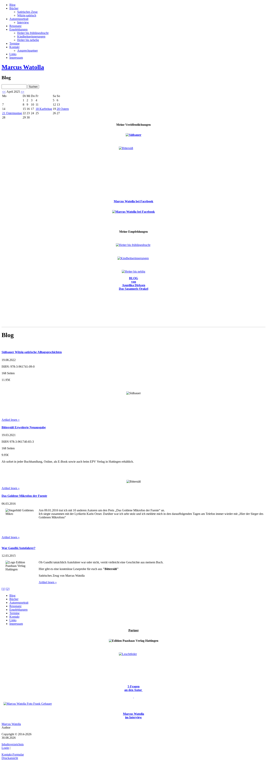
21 (12, 113)
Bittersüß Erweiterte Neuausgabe (24, 427)
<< (4, 91)
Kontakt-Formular (13, 754)
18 (44, 108)
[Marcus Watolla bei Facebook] (133, 211)
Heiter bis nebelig (28, 40)
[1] (3, 589)
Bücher (13, 8)
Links (12, 54)
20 (63, 108)
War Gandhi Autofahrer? (18, 548)
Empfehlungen (18, 29)
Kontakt (14, 47)
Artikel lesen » (11, 419)
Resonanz (15, 26)
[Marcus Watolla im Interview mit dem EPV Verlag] (133, 696)
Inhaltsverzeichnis (13, 744)
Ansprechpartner (27, 50)
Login (5, 748)
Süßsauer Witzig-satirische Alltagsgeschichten (32, 352)
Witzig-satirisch (26, 15)
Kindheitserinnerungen (31, 36)
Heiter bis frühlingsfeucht (32, 33)
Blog (12, 4)
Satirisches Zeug (27, 11)
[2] (7, 589)
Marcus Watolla (23, 67)
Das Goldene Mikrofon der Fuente (24, 495)
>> (22, 91)
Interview (23, 22)
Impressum (16, 57)
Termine (14, 43)
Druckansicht (10, 758)
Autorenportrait (18, 19)
